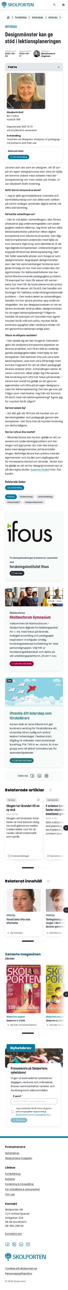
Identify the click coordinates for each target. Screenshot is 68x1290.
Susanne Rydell (40, 469)
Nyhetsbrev (12, 1153)
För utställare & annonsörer (22, 1189)
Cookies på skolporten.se (21, 1268)
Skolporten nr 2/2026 (55, 1020)
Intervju (53, 17)
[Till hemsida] (25, 1257)
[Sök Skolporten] (54, 4)
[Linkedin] (39, 776)
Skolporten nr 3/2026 (15, 1020)
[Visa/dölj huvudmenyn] (63, 4)
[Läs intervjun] (23, 900)
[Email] (46, 776)
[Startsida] (8, 17)
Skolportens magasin (18, 1158)
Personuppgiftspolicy (18, 1273)
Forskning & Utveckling (19, 1184)
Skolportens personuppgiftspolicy (33, 1114)
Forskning (20, 17)
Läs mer (10, 958)
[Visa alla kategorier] (38, 800)
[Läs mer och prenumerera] (23, 989)
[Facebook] (32, 776)
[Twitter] (14, 1244)
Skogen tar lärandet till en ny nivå (23, 808)
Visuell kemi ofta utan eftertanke (18, 921)
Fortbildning (12, 1174)
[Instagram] (28, 1244)
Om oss (10, 1194)
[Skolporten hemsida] (17, 4)
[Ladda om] (50, 790)
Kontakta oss (13, 1234)
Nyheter (10, 1179)
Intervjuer (37, 17)
